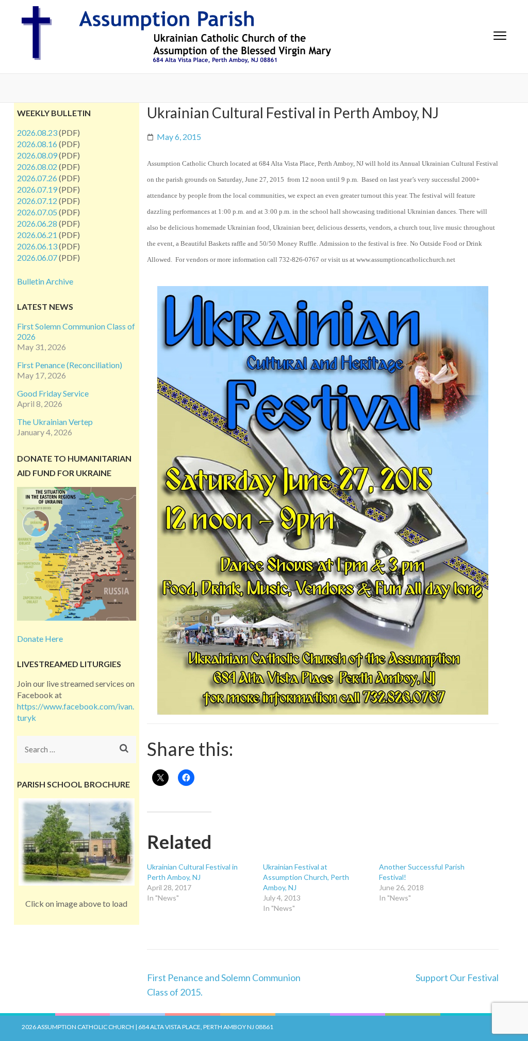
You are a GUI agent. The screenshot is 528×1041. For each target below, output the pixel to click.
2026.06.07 (37, 257)
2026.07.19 (37, 189)
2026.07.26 (37, 178)
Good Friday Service (53, 393)
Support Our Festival (457, 977)
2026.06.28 (37, 223)
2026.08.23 (37, 132)
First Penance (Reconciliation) (69, 365)
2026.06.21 (37, 235)
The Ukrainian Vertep (55, 422)
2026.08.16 (37, 144)
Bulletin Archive (45, 281)
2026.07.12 (37, 201)
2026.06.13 (37, 246)
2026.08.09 (37, 155)
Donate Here (40, 638)
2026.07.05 (37, 212)
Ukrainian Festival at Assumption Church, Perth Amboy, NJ (306, 877)
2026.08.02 (37, 166)
